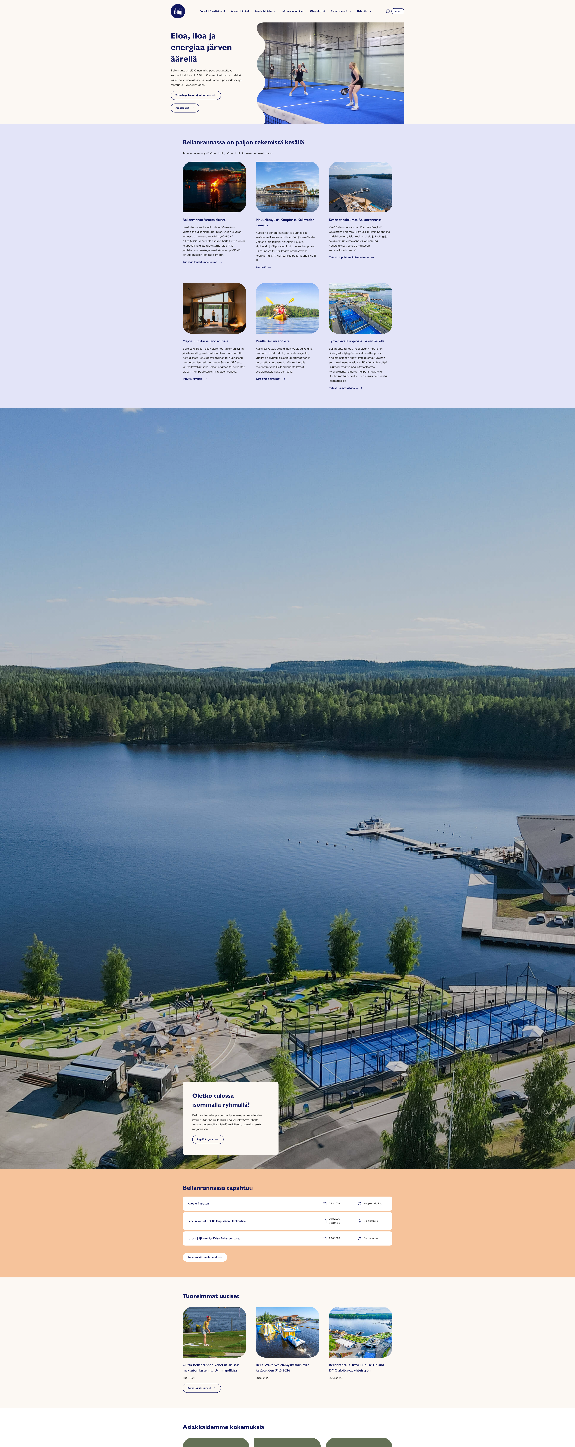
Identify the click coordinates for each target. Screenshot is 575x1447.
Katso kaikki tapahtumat (202, 1257)
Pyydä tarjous (205, 1139)
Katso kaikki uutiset (199, 1388)
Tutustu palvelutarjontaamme (193, 95)
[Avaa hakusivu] (388, 11)
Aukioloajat (182, 108)
